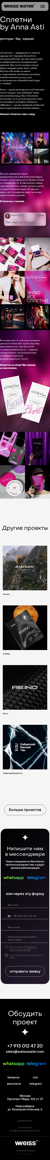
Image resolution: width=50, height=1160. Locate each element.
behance (14, 1077)
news (7, 884)
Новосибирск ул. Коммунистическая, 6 (25, 1107)
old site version (25, 1153)
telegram (36, 877)
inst (35, 1077)
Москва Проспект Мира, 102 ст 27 (25, 1097)
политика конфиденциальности (25, 1129)
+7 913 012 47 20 (25, 1046)
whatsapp (13, 877)
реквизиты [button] (25, 1121)
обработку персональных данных (23, 948)
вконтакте (14, 1084)
